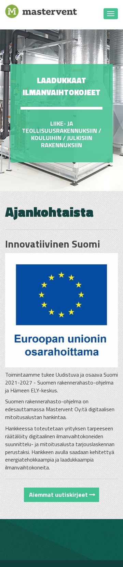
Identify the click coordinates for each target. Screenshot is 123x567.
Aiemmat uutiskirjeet (59, 494)
